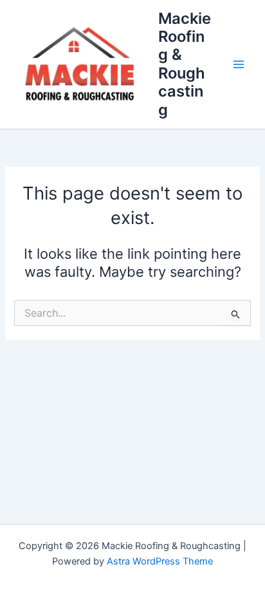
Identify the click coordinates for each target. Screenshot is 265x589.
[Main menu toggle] (238, 64)
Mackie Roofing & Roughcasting (184, 64)
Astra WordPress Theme (160, 561)
